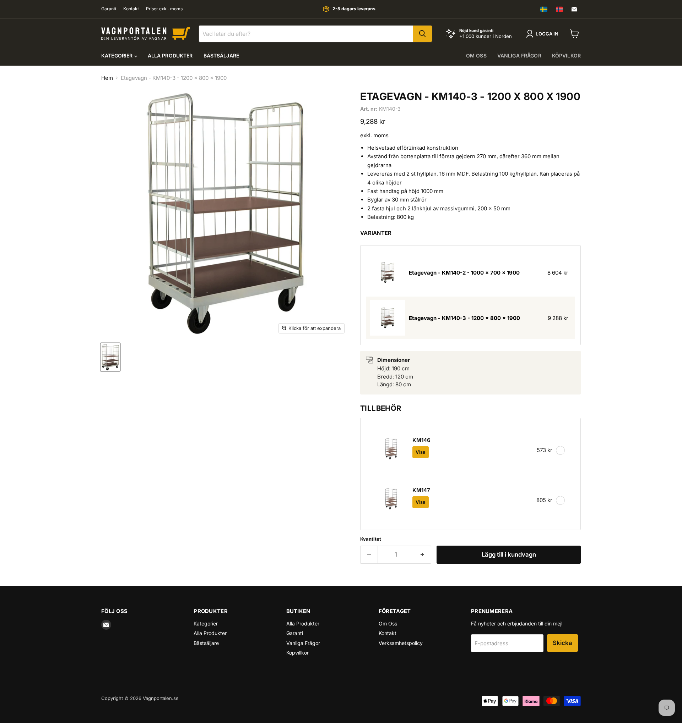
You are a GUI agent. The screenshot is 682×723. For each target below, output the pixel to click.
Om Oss (388, 623)
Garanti (108, 8)
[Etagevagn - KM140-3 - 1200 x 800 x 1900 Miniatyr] (110, 357)
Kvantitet (370, 539)
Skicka (562, 642)
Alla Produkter (170, 56)
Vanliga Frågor (303, 643)
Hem (107, 78)
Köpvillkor (297, 653)
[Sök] (422, 34)
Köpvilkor (566, 56)
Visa (421, 452)
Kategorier (117, 56)
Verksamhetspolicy (401, 643)
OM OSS (476, 56)
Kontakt (131, 8)
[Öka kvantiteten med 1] (423, 555)
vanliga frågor (519, 56)
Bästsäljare (221, 56)
